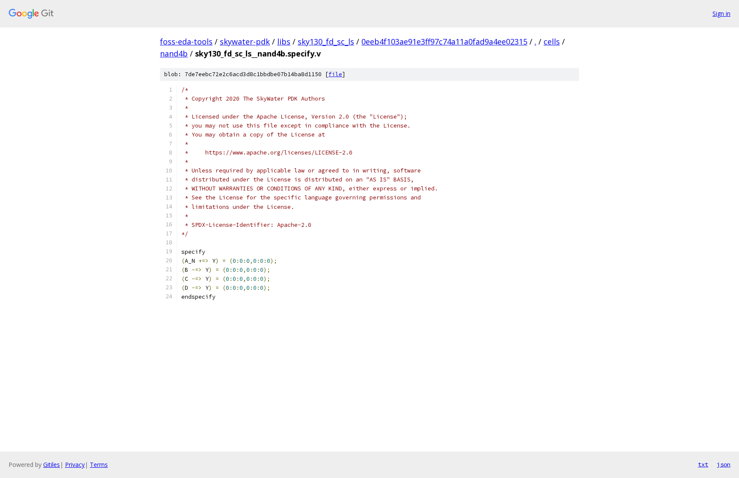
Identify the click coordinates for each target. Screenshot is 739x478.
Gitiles (51, 464)
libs (283, 41)
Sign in (721, 13)
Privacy (75, 464)
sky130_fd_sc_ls (326, 41)
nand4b (174, 53)
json (723, 464)
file (335, 74)
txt (703, 464)
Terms (99, 464)
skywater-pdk (245, 41)
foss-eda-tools (186, 41)
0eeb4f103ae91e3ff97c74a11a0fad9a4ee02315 (444, 41)
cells (552, 41)
